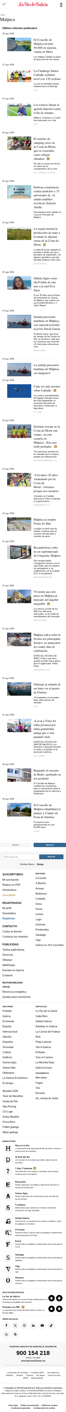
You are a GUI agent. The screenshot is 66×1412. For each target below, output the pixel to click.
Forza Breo (9, 1121)
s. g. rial (38, 412)
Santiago (41, 934)
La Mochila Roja (45, 1062)
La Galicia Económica (15, 1077)
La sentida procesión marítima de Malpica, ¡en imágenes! (46, 369)
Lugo (38, 919)
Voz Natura (40, 1375)
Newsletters (9, 913)
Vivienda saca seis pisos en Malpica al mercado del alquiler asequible (46, 598)
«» (45, 729)
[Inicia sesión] (60, 4)
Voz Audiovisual (53, 1373)
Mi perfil (6, 908)
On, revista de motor (47, 1098)
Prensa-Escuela (54, 1375)
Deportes (8, 1041)
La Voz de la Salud (46, 1010)
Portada (7, 1010)
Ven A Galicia (43, 1046)
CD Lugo (8, 1111)
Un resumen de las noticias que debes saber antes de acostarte (36, 1159)
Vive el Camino (44, 1057)
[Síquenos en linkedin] (33, 1325)
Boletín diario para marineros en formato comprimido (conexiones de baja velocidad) (35, 1207)
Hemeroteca (9, 889)
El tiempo (8, 1082)
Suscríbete (9, 895)
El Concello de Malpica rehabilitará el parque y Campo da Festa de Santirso (47, 811)
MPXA (25, 1378)
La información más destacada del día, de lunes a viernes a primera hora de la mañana (38, 1148)
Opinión (7, 1036)
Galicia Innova (44, 1067)
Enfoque (40, 1052)
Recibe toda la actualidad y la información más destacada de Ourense (38, 1280)
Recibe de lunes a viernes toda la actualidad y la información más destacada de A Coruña (38, 1232)
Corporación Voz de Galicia (17, 1373)
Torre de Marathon (13, 1096)
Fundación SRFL (37, 1373)
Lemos (39, 914)
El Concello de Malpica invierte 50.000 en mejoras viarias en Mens (45, 46)
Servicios (7, 954)
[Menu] (4, 4)
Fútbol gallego (11, 1126)
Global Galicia (44, 1021)
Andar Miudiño (11, 1116)
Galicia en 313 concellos (50, 945)
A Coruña (41, 878)
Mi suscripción (10, 879)
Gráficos (7, 1057)
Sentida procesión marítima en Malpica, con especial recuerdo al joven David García (47, 323)
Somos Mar (9, 1067)
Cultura (7, 1052)
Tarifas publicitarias (13, 949)
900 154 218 (33, 1352)
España (7, 1026)
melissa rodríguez (43, 577)
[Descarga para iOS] (51, 1298)
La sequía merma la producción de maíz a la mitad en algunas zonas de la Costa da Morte (47, 236)
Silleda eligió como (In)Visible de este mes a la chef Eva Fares (45, 284)
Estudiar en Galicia (46, 1026)
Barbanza (41, 893)
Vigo (38, 939)
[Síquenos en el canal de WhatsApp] (6, 1334)
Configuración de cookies (44, 1408)
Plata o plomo (43, 1041)
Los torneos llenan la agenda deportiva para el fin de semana (47, 109)
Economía (8, 1021)
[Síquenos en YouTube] (42, 1325)
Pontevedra (42, 929)
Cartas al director (12, 931)
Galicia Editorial (37, 1378)
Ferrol (39, 909)
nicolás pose (40, 620)
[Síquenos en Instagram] (24, 1325)
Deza (39, 903)
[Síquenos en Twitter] (15, 1325)
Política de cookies (50, 1405)
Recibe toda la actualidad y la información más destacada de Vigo (38, 1269)
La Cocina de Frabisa (48, 1031)
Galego (40, 864)
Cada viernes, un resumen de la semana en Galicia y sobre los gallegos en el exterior (38, 1221)
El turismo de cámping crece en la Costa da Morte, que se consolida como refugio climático (45, 149)
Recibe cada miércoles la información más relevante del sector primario (36, 1196)
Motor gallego (10, 1132)
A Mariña (41, 883)
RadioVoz (9, 1375)
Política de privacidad (30, 1405)
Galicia (7, 1016)
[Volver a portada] (33, 4)
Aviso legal (13, 1405)
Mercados (41, 1077)
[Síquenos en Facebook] (6, 1325)
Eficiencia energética (14, 991)
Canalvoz (29, 1375)
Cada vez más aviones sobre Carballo (47, 388)
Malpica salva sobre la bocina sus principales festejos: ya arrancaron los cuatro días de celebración (47, 643)
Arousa (40, 888)
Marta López (40, 350)
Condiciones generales (20, 1408)
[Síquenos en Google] (15, 1334)
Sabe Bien (42, 1016)
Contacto (7, 975)
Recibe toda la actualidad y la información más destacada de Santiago (38, 1257)
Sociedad (8, 1046)
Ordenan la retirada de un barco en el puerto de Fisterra (47, 688)
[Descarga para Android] (59, 1298)
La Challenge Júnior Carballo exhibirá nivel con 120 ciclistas (47, 75)
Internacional (10, 1031)
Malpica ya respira (45, 521)
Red (38, 1036)
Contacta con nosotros (15, 936)
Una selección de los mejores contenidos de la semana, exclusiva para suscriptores (36, 1171)
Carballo (40, 898)
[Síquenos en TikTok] (51, 1325)
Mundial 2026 (10, 1090)
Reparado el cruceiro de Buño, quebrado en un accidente (47, 774)
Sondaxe (19, 1375)
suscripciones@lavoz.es (33, 1360)
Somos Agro (9, 1062)
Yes (38, 1087)
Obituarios (8, 1072)
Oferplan (7, 959)
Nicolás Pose (40, 264)
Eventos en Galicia (13, 970)
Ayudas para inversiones (16, 996)
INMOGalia (8, 964)
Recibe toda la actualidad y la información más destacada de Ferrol (38, 1244)
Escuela (40, 1093)
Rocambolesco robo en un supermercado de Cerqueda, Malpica (47, 551)
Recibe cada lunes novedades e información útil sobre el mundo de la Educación (37, 1184)
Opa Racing (9, 1106)
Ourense (40, 924)
